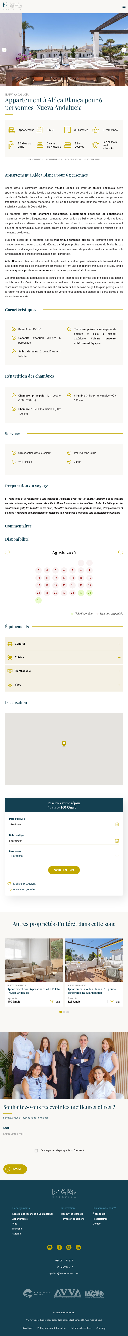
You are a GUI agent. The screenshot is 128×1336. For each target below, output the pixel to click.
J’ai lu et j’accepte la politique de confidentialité (62, 1150)
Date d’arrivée (17, 819)
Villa (14, 1223)
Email (6, 1128)
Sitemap (101, 1328)
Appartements (20, 1219)
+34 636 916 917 (64, 1267)
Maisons (17, 1228)
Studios (16, 1233)
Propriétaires (100, 1219)
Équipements (54, 159)
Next (123, 49)
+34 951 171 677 (64, 1260)
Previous (4, 49)
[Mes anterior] (7, 552)
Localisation (73, 159)
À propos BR (99, 1214)
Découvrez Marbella (72, 1214)
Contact (97, 1223)
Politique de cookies (81, 1328)
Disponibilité (92, 159)
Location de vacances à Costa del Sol (32, 1214)
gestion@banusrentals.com (64, 1273)
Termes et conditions (72, 1219)
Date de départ (17, 835)
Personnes (15, 851)
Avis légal (27, 1328)
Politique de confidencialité (52, 1328)
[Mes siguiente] (120, 552)
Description (35, 159)
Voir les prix (64, 870)
